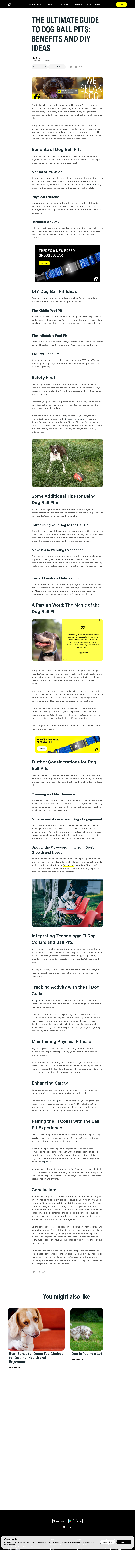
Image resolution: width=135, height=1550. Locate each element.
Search (97, 4)
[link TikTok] (71, 1528)
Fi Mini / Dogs (50, 4)
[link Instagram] (64, 1528)
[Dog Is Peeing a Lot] (86, 1329)
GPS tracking (51, 1100)
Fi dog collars (38, 1000)
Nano (52, 1549)
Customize (107, 1542)
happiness (46, 1161)
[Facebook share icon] (76, 66)
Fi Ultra (88, 4)
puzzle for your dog (90, 184)
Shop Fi (121, 4)
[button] (35, 642)
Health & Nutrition (57, 67)
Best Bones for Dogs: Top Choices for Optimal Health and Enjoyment (36, 1358)
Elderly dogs (68, 865)
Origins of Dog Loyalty (75, 419)
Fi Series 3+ (77, 4)
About (79, 1549)
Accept (124, 1542)
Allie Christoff (15, 1368)
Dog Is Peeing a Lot (87, 1354)
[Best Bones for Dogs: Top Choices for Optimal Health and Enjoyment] (36, 1329)
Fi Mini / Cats (64, 4)
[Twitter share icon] (71, 66)
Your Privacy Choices (113, 1549)
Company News (35, 4)
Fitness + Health (39, 67)
